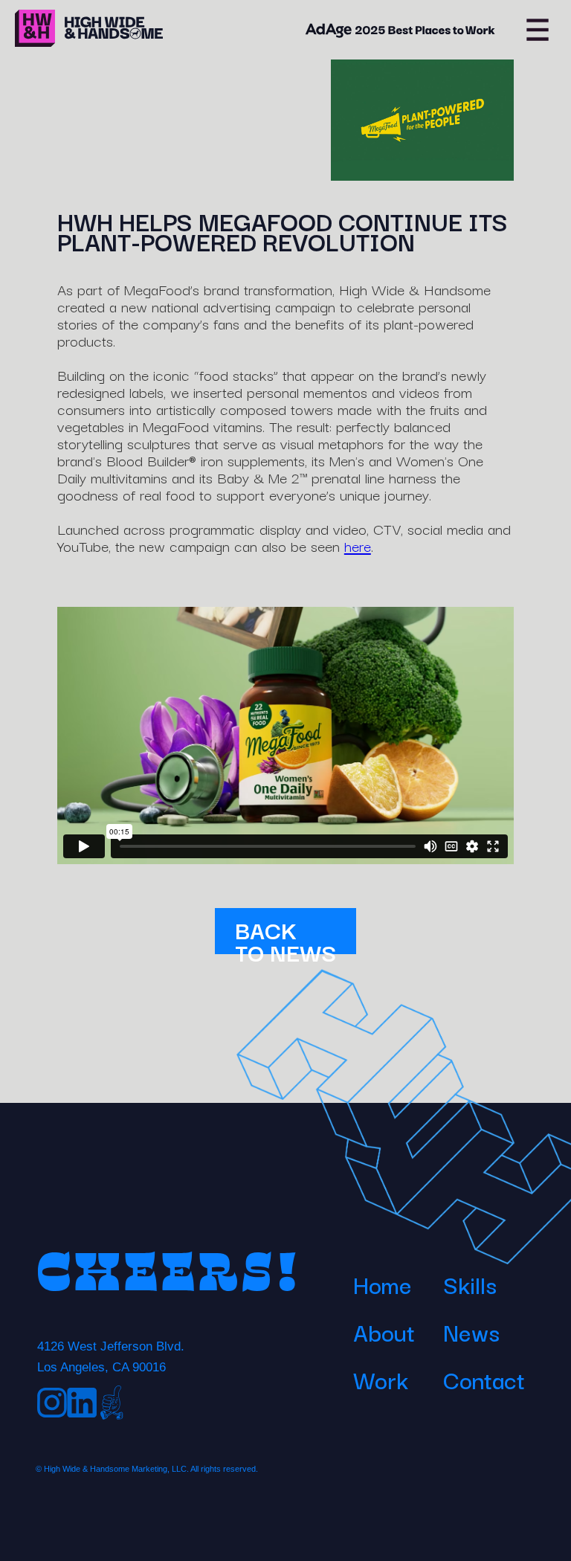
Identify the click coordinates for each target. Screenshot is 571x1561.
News (471, 1331)
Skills (470, 1284)
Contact (484, 1379)
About (384, 1331)
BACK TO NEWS (285, 932)
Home (382, 1284)
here (357, 545)
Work (380, 1379)
